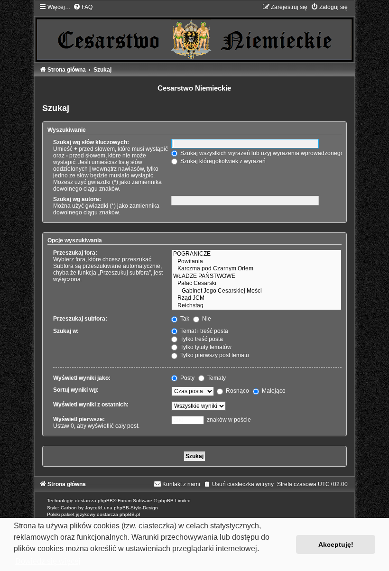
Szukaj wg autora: (77, 199)
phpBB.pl (130, 514)
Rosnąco (236, 390)
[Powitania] (256, 262)
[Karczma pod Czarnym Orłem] (256, 269)
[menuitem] (83, 7)
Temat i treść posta (203, 331)
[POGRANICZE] (256, 254)
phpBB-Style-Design (136, 507)
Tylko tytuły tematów (205, 347)
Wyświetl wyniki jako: (82, 378)
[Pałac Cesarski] (256, 283)
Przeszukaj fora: (75, 252)
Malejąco (273, 390)
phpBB (105, 500)
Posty (186, 378)
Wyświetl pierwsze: (79, 419)
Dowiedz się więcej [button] (48, 561)
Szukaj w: (66, 331)
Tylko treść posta (201, 339)
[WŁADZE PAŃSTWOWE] (256, 276)
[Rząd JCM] (256, 298)
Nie (206, 318)
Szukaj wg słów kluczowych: (91, 142)
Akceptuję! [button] (335, 544)
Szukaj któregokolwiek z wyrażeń (222, 161)
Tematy (216, 378)
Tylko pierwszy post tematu (214, 355)
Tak (184, 318)
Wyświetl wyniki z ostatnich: (91, 404)
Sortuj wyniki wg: (76, 390)
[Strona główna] (194, 32)
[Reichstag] (256, 306)
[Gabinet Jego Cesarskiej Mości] (256, 291)
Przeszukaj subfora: (80, 318)
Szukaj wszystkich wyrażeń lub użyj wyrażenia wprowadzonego (261, 153)
